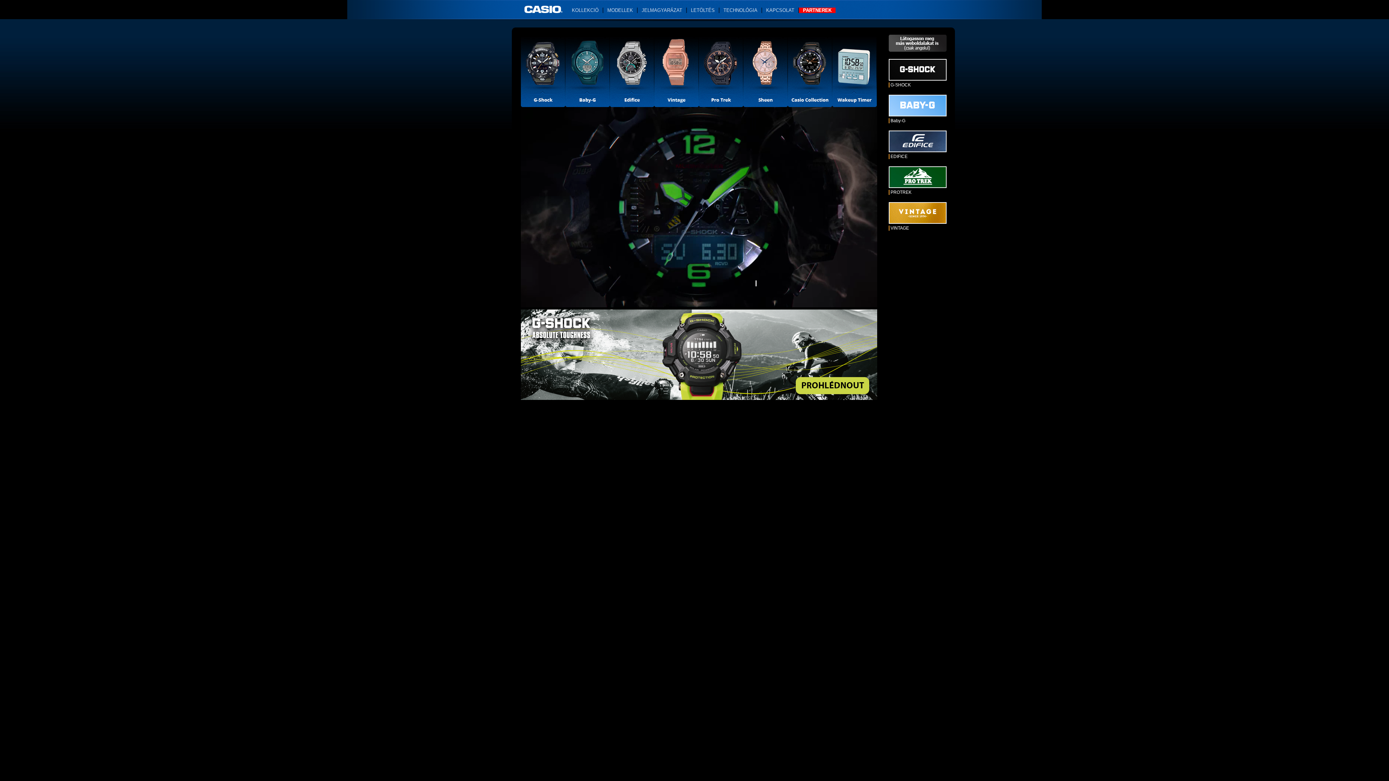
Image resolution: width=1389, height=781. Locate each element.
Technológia (740, 10)
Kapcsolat (780, 10)
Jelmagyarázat (662, 10)
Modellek (620, 10)
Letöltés (703, 10)
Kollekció (585, 10)
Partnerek (817, 10)
